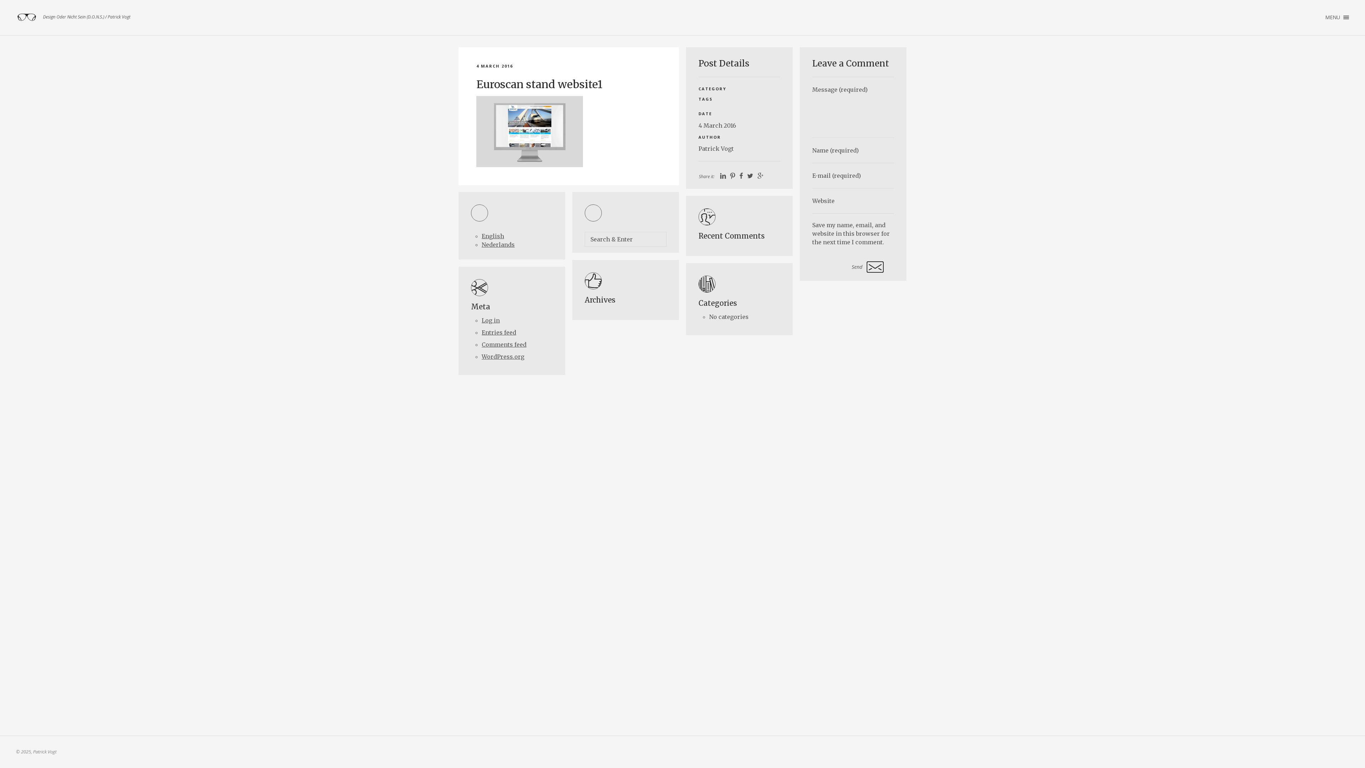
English (493, 236)
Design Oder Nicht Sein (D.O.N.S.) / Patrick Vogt (26, 17)
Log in (491, 320)
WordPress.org (503, 356)
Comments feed (504, 344)
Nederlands (498, 244)
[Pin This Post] (732, 176)
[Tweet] (750, 176)
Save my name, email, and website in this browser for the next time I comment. (851, 234)
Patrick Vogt (716, 148)
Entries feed (499, 332)
